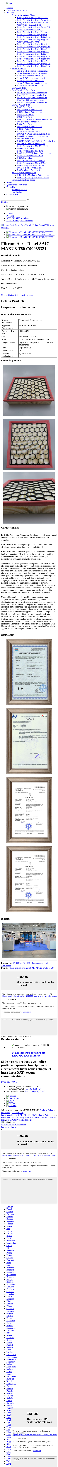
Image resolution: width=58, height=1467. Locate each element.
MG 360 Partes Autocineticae (29, 112)
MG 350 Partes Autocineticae (29, 109)
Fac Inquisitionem (8, 1127)
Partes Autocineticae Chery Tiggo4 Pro (33, 46)
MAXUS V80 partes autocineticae (32, 102)
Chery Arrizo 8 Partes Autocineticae (32, 22)
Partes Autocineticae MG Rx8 (30, 156)
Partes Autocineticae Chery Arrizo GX (33, 27)
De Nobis (10, 187)
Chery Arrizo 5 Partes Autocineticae (32, 17)
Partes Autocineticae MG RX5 (30, 151)
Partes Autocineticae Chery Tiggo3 (32, 34)
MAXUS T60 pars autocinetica (30, 100)
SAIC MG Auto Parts (21, 105)
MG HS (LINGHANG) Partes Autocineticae (36, 141)
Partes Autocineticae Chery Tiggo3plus (33, 37)
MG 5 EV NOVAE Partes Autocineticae (34, 119)
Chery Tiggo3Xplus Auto (28, 42)
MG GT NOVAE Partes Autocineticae (33, 134)
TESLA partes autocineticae (24, 172)
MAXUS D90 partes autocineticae (32, 93)
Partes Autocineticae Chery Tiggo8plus (33, 63)
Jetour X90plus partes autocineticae (32, 83)
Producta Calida (46, 1110)
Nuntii (9, 182)
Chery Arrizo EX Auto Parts (29, 25)
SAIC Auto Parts (19, 88)
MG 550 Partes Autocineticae (29, 122)
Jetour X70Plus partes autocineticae (32, 78)
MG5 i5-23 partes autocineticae (30, 165)
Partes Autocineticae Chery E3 (30, 30)
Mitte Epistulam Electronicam (13, 1125)
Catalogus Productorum (16, 10)
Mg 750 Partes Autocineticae (44, 1115)
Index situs (5, 1112)
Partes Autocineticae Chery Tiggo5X (33, 51)
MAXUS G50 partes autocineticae (32, 97)
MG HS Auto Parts (25, 139)
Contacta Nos (12, 194)
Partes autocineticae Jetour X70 (30, 76)
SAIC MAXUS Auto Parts (23, 90)
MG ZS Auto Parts (25, 158)
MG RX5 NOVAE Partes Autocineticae (34, 153)
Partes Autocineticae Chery (23, 15)
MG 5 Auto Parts (24, 117)
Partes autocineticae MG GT (29, 131)
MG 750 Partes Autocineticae (29, 126)
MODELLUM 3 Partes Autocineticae (33, 175)
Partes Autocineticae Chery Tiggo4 (32, 44)
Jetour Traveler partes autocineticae (32, 73)
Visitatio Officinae (19, 189)
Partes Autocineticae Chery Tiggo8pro (33, 66)
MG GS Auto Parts (25, 129)
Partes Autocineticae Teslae (23, 180)
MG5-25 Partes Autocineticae (29, 168)
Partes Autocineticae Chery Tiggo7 (32, 54)
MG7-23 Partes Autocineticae (29, 170)
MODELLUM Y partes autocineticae (33, 177)
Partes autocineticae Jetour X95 (30, 85)
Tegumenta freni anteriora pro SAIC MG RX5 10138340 (28, 1054)
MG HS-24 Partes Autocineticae (31, 143)
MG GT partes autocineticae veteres (32, 136)
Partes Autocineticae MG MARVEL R (33, 146)
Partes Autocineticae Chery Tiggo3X (33, 39)
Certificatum (17, 192)
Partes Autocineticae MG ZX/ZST (32, 163)
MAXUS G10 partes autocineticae (32, 95)
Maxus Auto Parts (32, 1117)
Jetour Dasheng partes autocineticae (32, 71)
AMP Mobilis (17, 1112)
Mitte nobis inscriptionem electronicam (17, 295)
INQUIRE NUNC (9, 1082)
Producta (10, 13)
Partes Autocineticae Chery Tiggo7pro (33, 59)
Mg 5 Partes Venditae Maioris (19, 1120)
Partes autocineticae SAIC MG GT (16, 1115)
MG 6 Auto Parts (24, 124)
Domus (9, 8)
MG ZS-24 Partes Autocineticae (31, 160)
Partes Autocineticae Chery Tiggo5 (32, 49)
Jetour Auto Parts (19, 68)
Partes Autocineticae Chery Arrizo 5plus (34, 20)
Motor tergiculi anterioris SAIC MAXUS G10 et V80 (31, 968)
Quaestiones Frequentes (16, 185)
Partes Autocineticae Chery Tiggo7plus (33, 56)
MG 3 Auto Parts (24, 107)
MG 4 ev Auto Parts (25, 114)
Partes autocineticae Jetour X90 (30, 80)
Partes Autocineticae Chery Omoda (32, 32)
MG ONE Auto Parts (26, 148)
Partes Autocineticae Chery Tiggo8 (32, 61)
